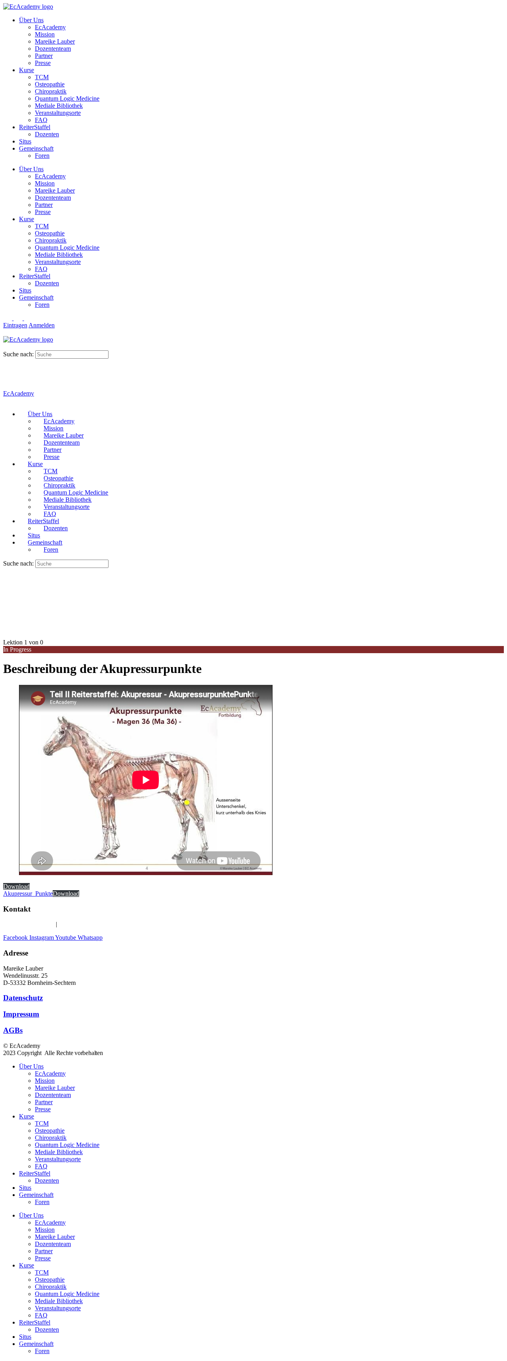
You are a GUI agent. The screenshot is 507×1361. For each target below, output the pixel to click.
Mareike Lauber (55, 41)
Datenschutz (23, 998)
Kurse (26, 70)
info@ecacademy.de (84, 924)
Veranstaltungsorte (58, 112)
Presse (43, 62)
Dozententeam (53, 48)
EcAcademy (50, 27)
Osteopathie (50, 84)
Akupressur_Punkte (28, 893)
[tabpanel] (193, 791)
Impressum (21, 1014)
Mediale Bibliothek (59, 105)
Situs (25, 141)
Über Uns (31, 20)
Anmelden (42, 325)
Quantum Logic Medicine (67, 98)
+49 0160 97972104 (28, 924)
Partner (44, 55)
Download (16, 886)
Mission (45, 34)
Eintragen (15, 325)
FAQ (41, 120)
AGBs (13, 1030)
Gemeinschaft (36, 148)
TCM (42, 77)
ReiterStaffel (34, 127)
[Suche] (7, 346)
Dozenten (47, 134)
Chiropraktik (51, 91)
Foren (42, 155)
